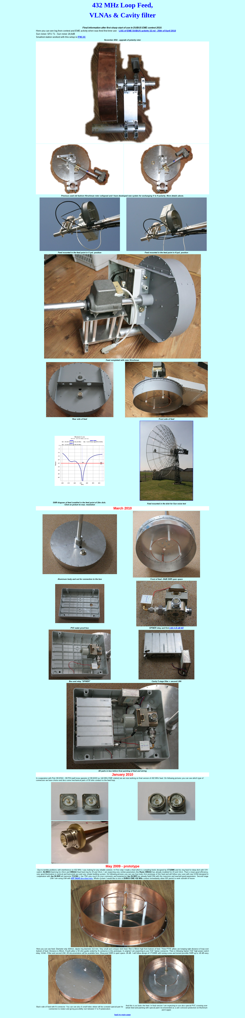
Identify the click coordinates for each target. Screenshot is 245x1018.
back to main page (122, 1015)
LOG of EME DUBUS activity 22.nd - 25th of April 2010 (147, 31)
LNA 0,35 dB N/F (176, 628)
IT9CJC (82, 37)
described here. (82, 878)
